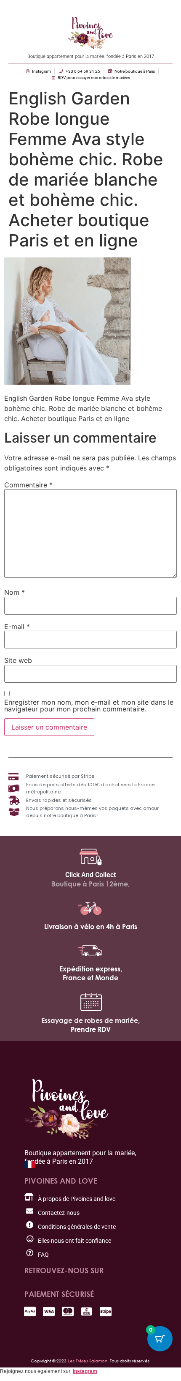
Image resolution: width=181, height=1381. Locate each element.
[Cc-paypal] (29, 1311)
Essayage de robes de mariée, (90, 1020)
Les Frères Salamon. (88, 1360)
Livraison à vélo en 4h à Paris (90, 926)
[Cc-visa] (48, 1311)
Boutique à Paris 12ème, (91, 884)
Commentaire (28, 484)
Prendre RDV (91, 1029)
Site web (18, 660)
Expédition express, (90, 969)
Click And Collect (90, 875)
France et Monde (90, 978)
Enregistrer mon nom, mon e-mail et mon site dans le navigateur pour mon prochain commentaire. (88, 705)
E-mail (17, 626)
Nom (14, 592)
